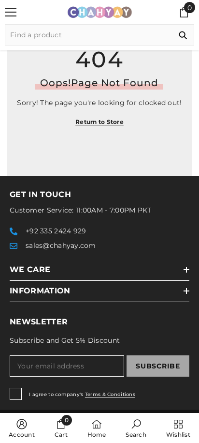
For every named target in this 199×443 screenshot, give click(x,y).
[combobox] (88, 35)
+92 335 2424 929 (56, 231)
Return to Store (99, 121)
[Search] (99, 35)
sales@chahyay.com (61, 245)
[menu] (10, 12)
